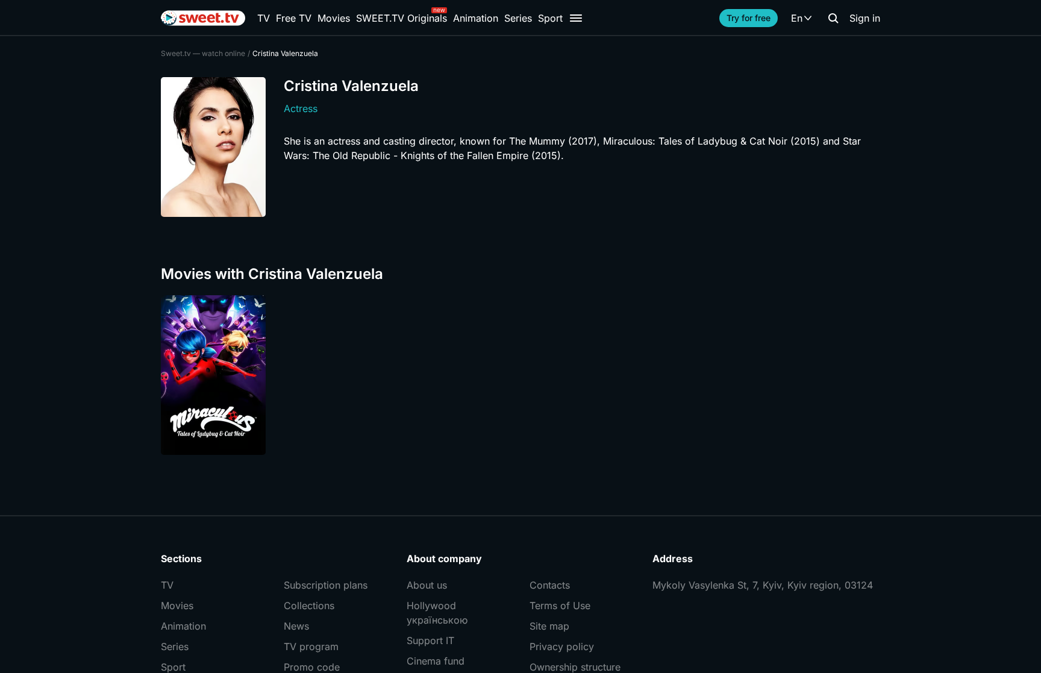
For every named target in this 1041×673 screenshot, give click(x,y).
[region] (520, 375)
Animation (475, 18)
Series (518, 18)
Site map (549, 626)
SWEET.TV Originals (401, 18)
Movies (333, 18)
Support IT (430, 640)
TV (263, 18)
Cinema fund (435, 661)
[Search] (833, 18)
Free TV (293, 18)
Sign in (864, 18)
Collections (309, 605)
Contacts (550, 585)
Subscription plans (325, 585)
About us (427, 585)
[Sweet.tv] (203, 18)
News (296, 626)
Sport (550, 18)
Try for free (749, 18)
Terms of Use (560, 605)
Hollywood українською (437, 612)
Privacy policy (562, 646)
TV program (311, 646)
